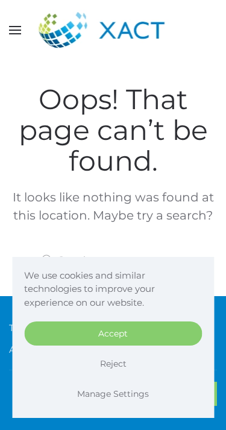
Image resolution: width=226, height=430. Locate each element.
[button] (15, 30)
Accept (113, 333)
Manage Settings (113, 393)
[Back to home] (113, 30)
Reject (113, 363)
